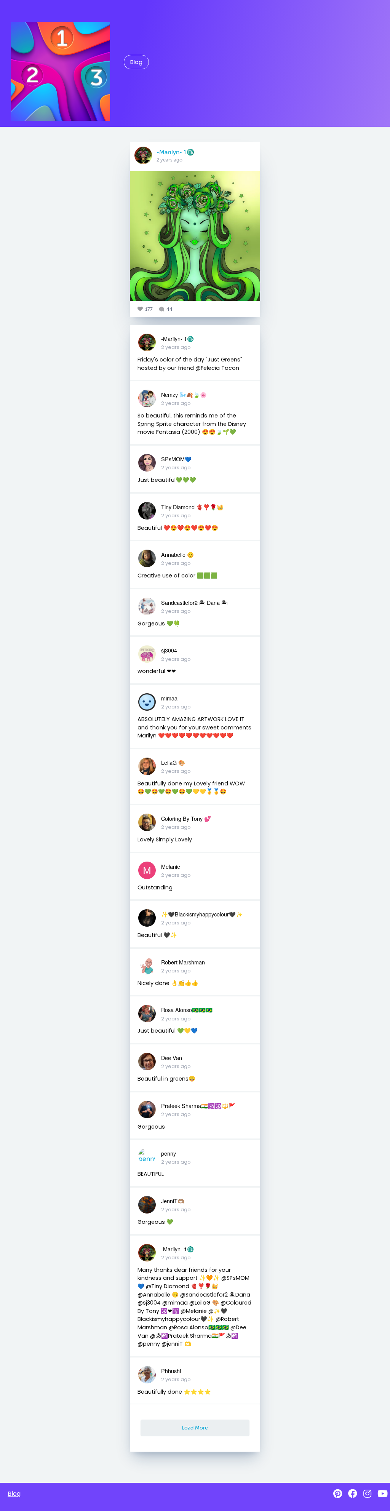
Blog (136, 62)
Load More (195, 1428)
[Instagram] (367, 1493)
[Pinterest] (337, 1493)
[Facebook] (352, 1493)
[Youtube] (382, 1493)
